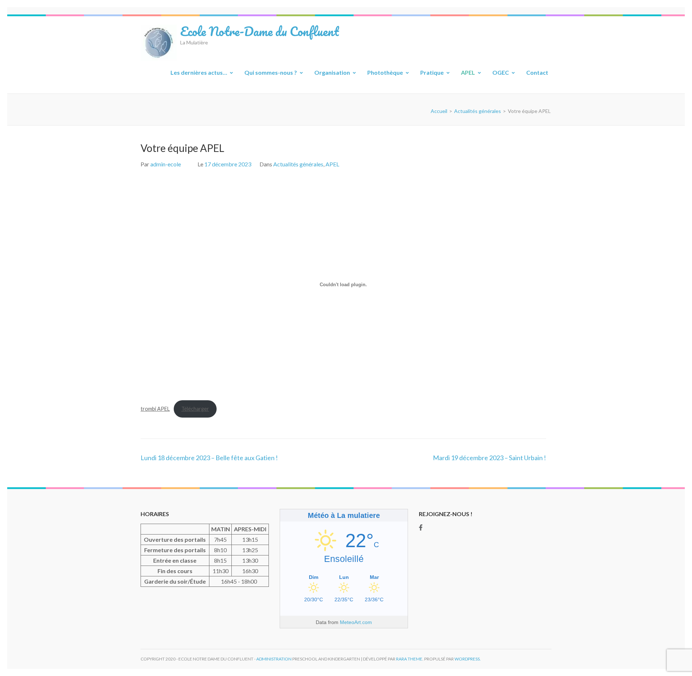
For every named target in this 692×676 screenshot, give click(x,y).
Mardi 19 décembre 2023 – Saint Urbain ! (489, 458)
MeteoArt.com (356, 622)
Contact (537, 72)
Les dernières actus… (198, 72)
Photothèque (385, 72)
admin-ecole (165, 164)
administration (274, 659)
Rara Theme (409, 659)
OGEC (500, 72)
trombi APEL (155, 409)
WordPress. (467, 659)
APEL (468, 72)
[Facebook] (421, 527)
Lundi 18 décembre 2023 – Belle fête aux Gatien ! (209, 458)
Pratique (432, 72)
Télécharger (195, 409)
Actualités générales (298, 164)
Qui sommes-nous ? (270, 72)
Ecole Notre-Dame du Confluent (259, 31)
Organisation (332, 72)
